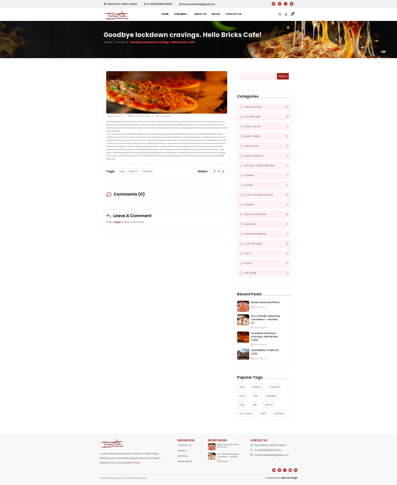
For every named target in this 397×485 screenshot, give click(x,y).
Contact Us (184, 445)
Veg (121, 171)
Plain (242, 396)
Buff (263, 413)
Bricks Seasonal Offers (265, 302)
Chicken (148, 171)
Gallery (182, 450)
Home (165, 14)
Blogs (216, 14)
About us (200, 14)
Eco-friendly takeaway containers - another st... (265, 319)
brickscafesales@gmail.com (271, 455)
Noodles (271, 396)
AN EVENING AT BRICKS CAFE (265, 352)
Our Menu (180, 14)
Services (183, 456)
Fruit (242, 404)
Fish (255, 396)
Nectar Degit (289, 478)
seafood (279, 413)
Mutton (133, 171)
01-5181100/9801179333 (267, 450)
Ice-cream (245, 413)
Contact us (233, 14)
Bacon (269, 404)
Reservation (185, 461)
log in (117, 222)
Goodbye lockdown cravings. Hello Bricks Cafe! (264, 337)
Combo (121, 42)
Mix (255, 404)
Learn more (133, 462)
